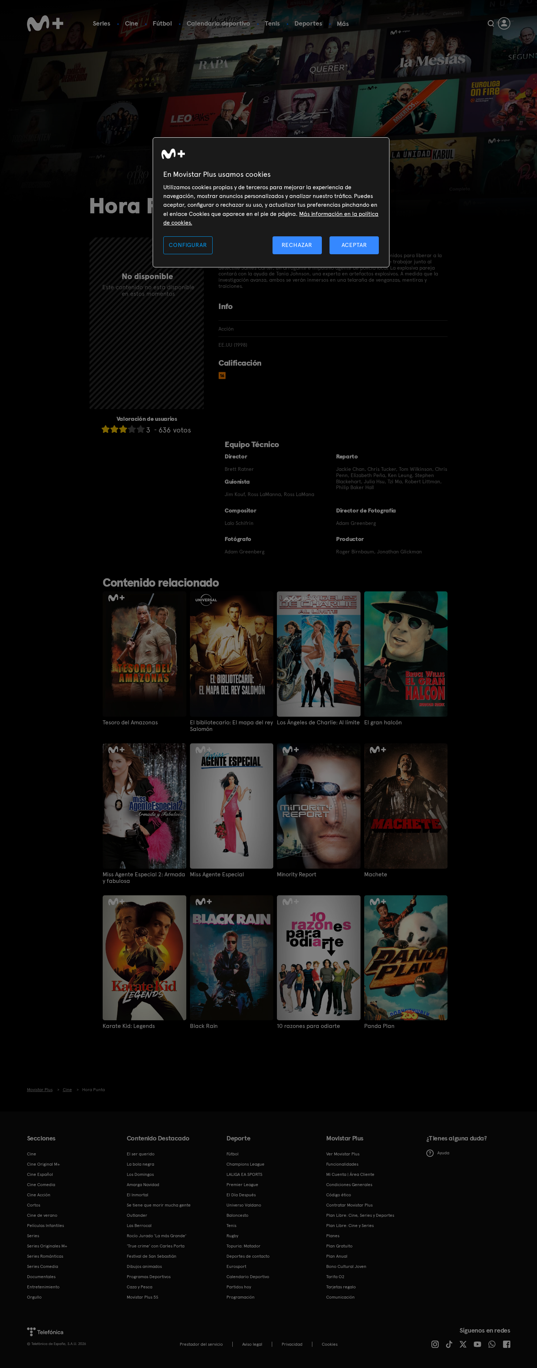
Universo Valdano (243, 1205)
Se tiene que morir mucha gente (159, 1205)
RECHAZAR (297, 244)
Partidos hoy (238, 1286)
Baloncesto (237, 1215)
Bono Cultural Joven (346, 1266)
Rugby (232, 1235)
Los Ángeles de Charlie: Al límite (318, 722)
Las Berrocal (139, 1225)
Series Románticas (45, 1256)
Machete (375, 874)
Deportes (308, 23)
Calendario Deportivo (247, 1276)
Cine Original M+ (43, 1164)
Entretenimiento (43, 1286)
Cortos (33, 1205)
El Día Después (241, 1194)
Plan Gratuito (339, 1246)
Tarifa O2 (335, 1276)
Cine (131, 23)
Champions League (245, 1164)
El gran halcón (383, 722)
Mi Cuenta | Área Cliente (350, 1174)
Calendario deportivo (218, 23)
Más (343, 23)
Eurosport (236, 1266)
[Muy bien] (141, 429)
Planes (332, 1235)
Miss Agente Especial (217, 874)
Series (101, 23)
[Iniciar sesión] (504, 23)
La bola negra (140, 1164)
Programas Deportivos (149, 1276)
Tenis (272, 23)
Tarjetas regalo (341, 1286)
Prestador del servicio (201, 1344)
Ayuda (443, 1152)
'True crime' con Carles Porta (155, 1246)
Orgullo (34, 1297)
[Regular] (123, 429)
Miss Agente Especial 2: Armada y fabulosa (144, 877)
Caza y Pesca (139, 1286)
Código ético (338, 1194)
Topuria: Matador (243, 1246)
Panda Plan (379, 1026)
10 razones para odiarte (308, 1026)
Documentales (41, 1276)
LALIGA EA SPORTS (244, 1174)
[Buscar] (491, 23)
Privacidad (292, 1344)
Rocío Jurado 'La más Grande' (156, 1235)
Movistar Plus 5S (142, 1297)
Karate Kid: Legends (129, 1026)
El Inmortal (137, 1194)
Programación (240, 1297)
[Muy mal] (106, 429)
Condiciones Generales (349, 1184)
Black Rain (204, 1026)
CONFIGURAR (188, 244)
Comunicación (340, 1297)
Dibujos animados (144, 1266)
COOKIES (330, 1344)
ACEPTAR (354, 244)
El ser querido (141, 1153)
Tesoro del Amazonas (130, 722)
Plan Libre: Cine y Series (350, 1225)
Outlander (137, 1215)
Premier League (242, 1184)
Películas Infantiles (45, 1225)
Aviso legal (252, 1344)
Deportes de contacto (248, 1256)
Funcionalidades (342, 1164)
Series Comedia (42, 1266)
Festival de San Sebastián (151, 1256)
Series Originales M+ (47, 1246)
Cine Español (40, 1174)
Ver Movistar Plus (342, 1153)
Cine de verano (42, 1215)
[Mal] (114, 429)
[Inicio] (45, 23)
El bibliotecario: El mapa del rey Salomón (231, 725)
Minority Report (296, 874)
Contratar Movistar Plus (349, 1205)
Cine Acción (38, 1194)
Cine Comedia (41, 1184)
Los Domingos (140, 1174)
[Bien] (132, 429)
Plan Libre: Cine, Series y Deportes (360, 1215)
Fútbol (162, 23)
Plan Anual (336, 1256)
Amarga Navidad (143, 1184)
